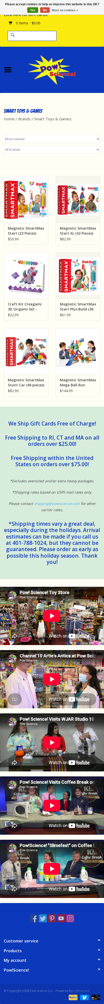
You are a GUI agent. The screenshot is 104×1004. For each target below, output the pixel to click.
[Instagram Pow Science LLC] (70, 918)
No (45, 10)
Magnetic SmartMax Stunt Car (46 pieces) (26, 382)
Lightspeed (81, 991)
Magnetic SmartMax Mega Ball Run (78, 382)
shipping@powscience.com (57, 503)
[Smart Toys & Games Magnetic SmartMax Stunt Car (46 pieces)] (26, 351)
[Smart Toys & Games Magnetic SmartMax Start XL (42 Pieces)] (78, 199)
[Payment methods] (72, 997)
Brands (24, 118)
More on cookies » (65, 10)
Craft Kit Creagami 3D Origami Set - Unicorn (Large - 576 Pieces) (25, 307)
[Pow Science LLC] (60, 69)
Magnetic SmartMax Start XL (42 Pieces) (78, 231)
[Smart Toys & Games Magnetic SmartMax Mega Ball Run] (78, 351)
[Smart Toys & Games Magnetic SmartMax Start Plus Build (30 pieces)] (78, 275)
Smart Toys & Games (52, 118)
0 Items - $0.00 (27, 23)
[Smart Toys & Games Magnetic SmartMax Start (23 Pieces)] (26, 199)
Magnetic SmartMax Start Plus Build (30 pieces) (78, 307)
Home (9, 118)
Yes (32, 10)
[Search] (13, 35)
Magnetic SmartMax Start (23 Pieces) (26, 231)
